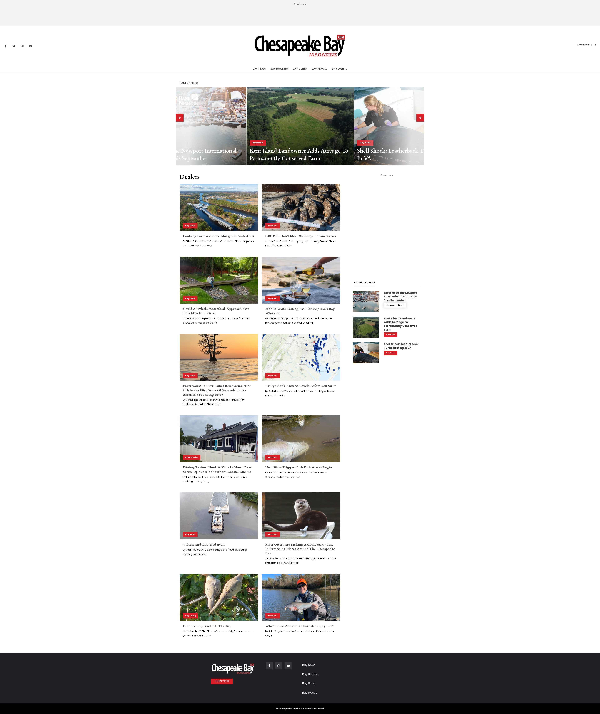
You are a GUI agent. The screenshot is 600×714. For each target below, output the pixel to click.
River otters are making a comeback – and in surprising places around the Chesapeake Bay (300, 548)
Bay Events (339, 69)
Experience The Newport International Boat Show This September (189, 154)
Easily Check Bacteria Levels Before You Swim (300, 386)
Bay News (259, 69)
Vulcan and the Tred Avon (204, 544)
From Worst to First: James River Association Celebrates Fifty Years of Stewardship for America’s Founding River (217, 390)
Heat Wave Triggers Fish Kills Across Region (299, 467)
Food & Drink (191, 457)
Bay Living (300, 69)
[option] (192, 126)
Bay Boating (279, 69)
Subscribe (222, 681)
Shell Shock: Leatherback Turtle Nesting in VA (401, 346)
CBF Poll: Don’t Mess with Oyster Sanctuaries (300, 236)
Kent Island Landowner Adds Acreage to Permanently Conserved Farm (299, 154)
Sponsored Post (396, 305)
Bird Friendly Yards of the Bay (207, 626)
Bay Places (319, 69)
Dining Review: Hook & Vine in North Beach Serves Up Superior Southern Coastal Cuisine (218, 469)
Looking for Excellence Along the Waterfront (219, 236)
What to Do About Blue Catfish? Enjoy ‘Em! (299, 626)
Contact (583, 44)
